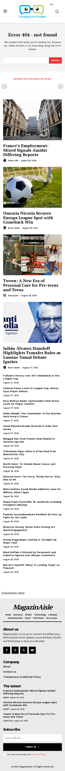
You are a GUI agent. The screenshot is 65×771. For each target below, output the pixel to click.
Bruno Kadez (14, 228)
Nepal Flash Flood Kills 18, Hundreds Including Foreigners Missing (32, 503)
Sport (6, 709)
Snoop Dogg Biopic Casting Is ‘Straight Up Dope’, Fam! (29, 541)
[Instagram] (15, 650)
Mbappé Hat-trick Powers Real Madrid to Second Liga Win (29, 440)
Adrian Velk (13, 160)
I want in (30, 747)
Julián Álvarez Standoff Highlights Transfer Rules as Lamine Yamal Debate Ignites (32, 355)
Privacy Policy (38, 754)
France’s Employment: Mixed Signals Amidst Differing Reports (25, 150)
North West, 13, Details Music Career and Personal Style (29, 465)
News (6, 697)
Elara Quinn (13, 295)
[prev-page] (4, 86)
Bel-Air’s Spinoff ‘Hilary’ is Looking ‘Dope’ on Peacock (31, 566)
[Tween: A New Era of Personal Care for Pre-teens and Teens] (32, 254)
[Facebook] (6, 650)
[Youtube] (32, 650)
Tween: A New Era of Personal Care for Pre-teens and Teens (30, 285)
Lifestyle (8, 721)
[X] (23, 650)
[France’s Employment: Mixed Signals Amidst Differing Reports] (32, 119)
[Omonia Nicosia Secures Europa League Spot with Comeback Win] (32, 187)
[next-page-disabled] (60, 86)
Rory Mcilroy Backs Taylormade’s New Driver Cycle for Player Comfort (31, 402)
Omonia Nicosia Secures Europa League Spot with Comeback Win (28, 217)
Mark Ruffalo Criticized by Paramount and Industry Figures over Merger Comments (29, 554)
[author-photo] (5, 160)
